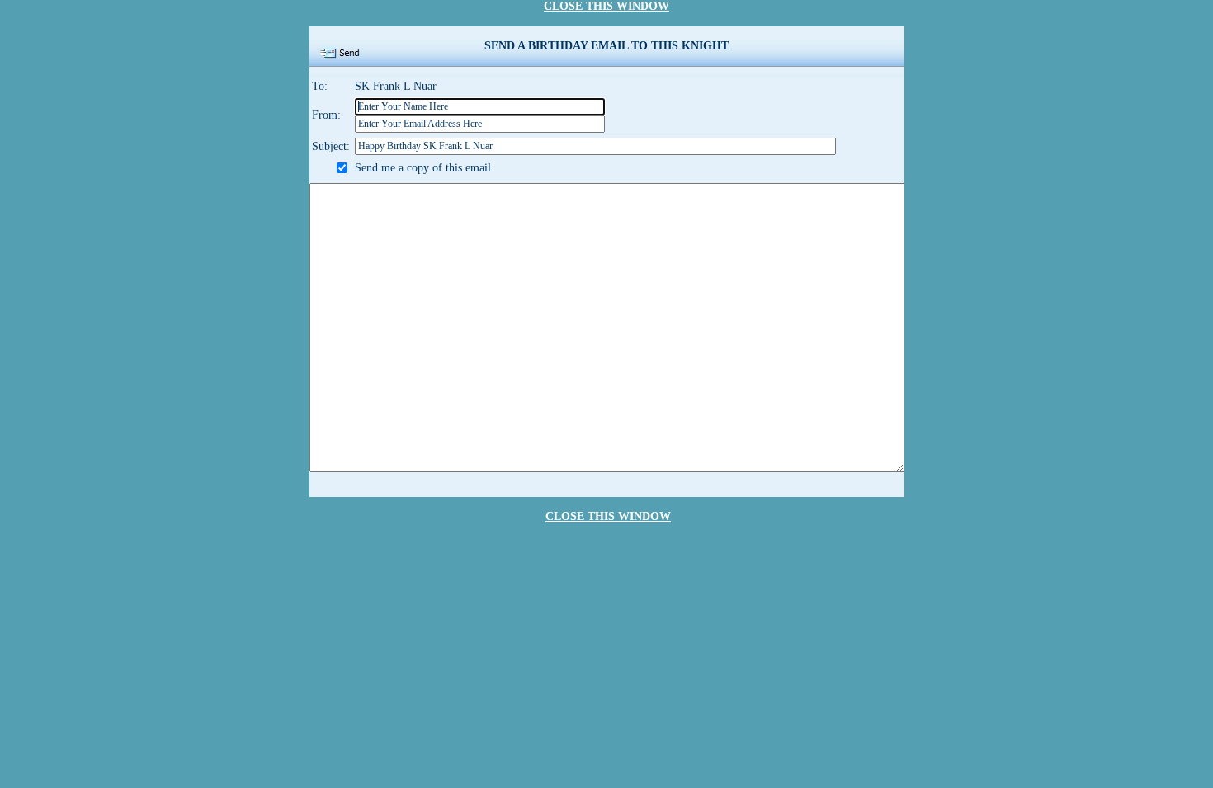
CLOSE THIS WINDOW (606, 6)
